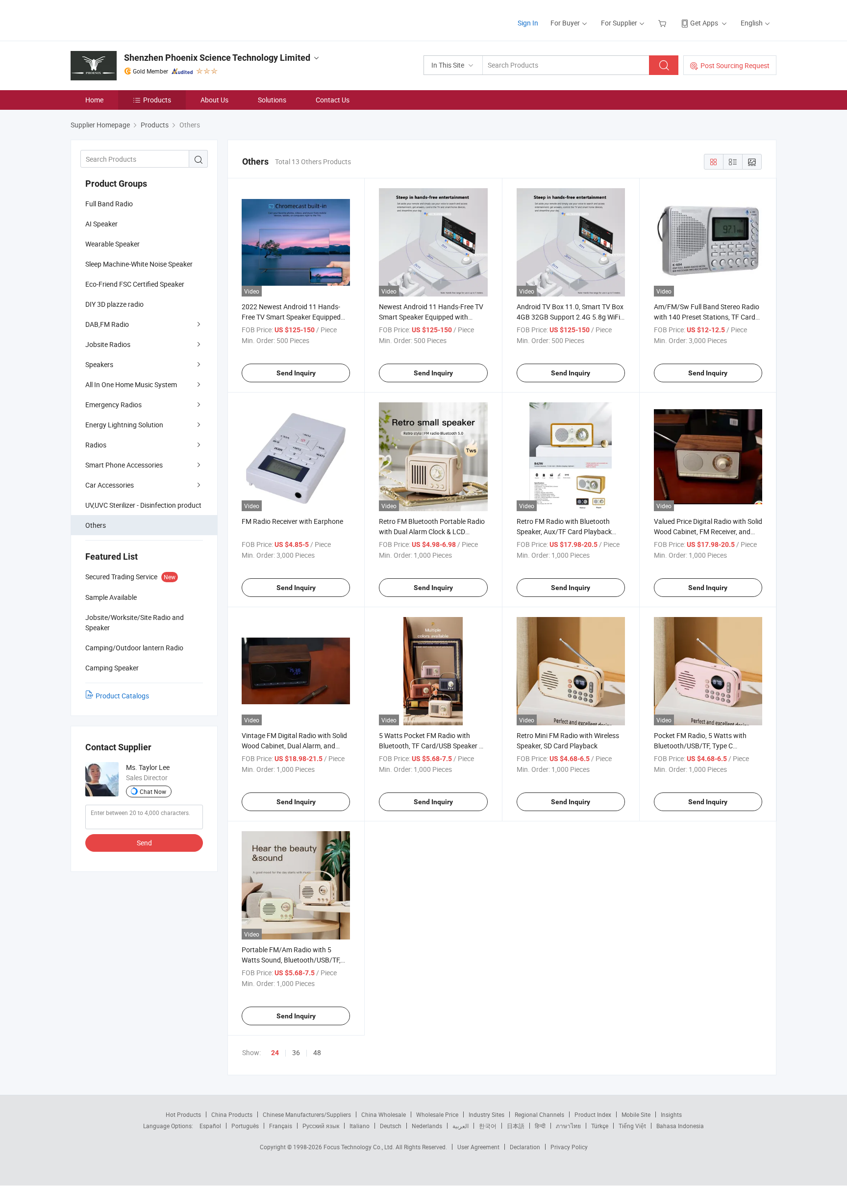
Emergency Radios (113, 404)
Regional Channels (539, 1114)
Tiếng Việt (632, 1126)
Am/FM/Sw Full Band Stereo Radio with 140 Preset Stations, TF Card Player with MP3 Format (706, 317)
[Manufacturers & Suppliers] (134, 19)
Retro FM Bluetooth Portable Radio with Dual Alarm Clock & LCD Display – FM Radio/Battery (432, 531)
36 (296, 1052)
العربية (460, 1126)
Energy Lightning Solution (124, 424)
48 (317, 1052)
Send (144, 842)
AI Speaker (101, 223)
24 (275, 1053)
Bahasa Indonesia (680, 1126)
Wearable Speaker (112, 243)
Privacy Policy (569, 1147)
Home (94, 99)
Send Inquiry (296, 373)
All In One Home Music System (131, 384)
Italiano (359, 1126)
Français (280, 1126)
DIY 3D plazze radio (114, 304)
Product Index (592, 1114)
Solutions (272, 99)
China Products (231, 1114)
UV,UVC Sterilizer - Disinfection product (143, 505)
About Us (214, 99)
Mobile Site (636, 1114)
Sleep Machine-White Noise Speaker (139, 264)
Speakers (99, 364)
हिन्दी (540, 1126)
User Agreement (478, 1147)
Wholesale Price (437, 1114)
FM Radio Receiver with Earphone (292, 521)
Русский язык (320, 1126)
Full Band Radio (109, 203)
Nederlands (427, 1126)
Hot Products (183, 1114)
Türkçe (599, 1126)
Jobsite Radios (107, 344)
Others (95, 525)
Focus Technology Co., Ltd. (360, 1147)
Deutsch (390, 1126)
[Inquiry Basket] (663, 22)
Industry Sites (486, 1114)
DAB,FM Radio (107, 324)
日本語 (515, 1126)
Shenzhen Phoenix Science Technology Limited (217, 57)
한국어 (488, 1126)
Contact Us (332, 99)
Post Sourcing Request (735, 65)
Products (157, 99)
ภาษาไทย (568, 1126)
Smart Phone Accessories (124, 464)
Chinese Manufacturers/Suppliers (307, 1114)
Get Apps (704, 22)
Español (210, 1126)
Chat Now (153, 791)
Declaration (525, 1147)
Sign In (528, 22)
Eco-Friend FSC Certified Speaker (134, 284)
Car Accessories (109, 485)
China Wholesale (383, 1114)
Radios (95, 444)
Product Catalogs (122, 695)
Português (245, 1126)
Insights (671, 1114)
